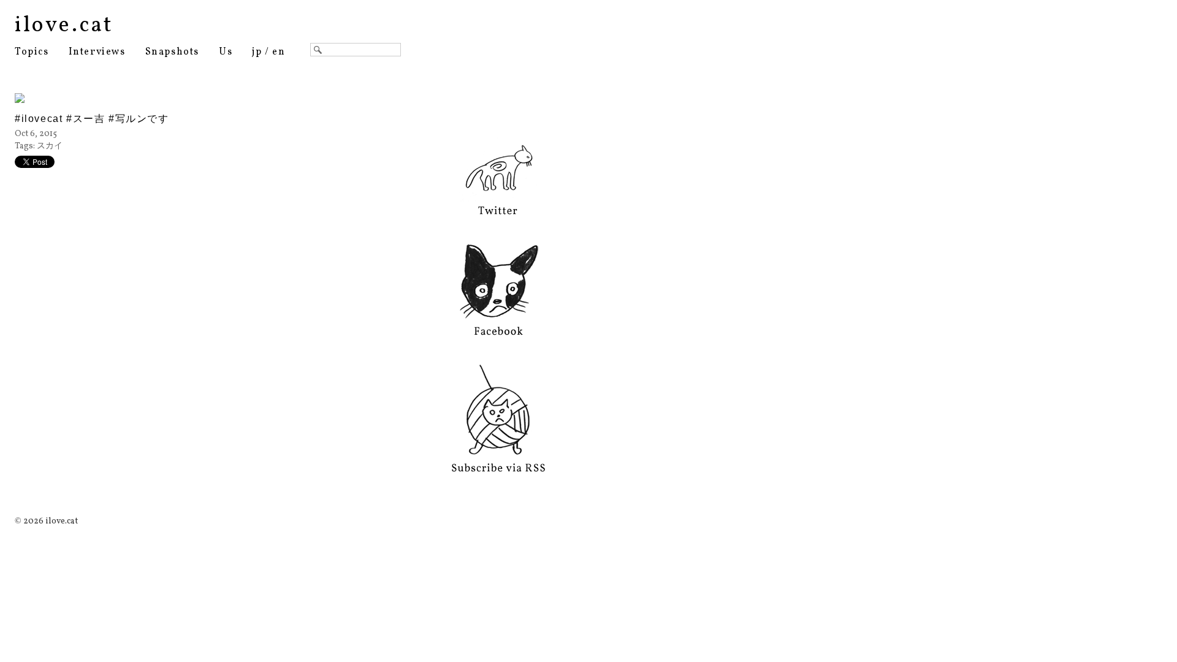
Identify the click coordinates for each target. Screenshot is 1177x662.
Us (225, 52)
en (278, 52)
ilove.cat (64, 25)
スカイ (50, 146)
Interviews (97, 52)
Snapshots (172, 52)
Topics (32, 52)
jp (257, 52)
